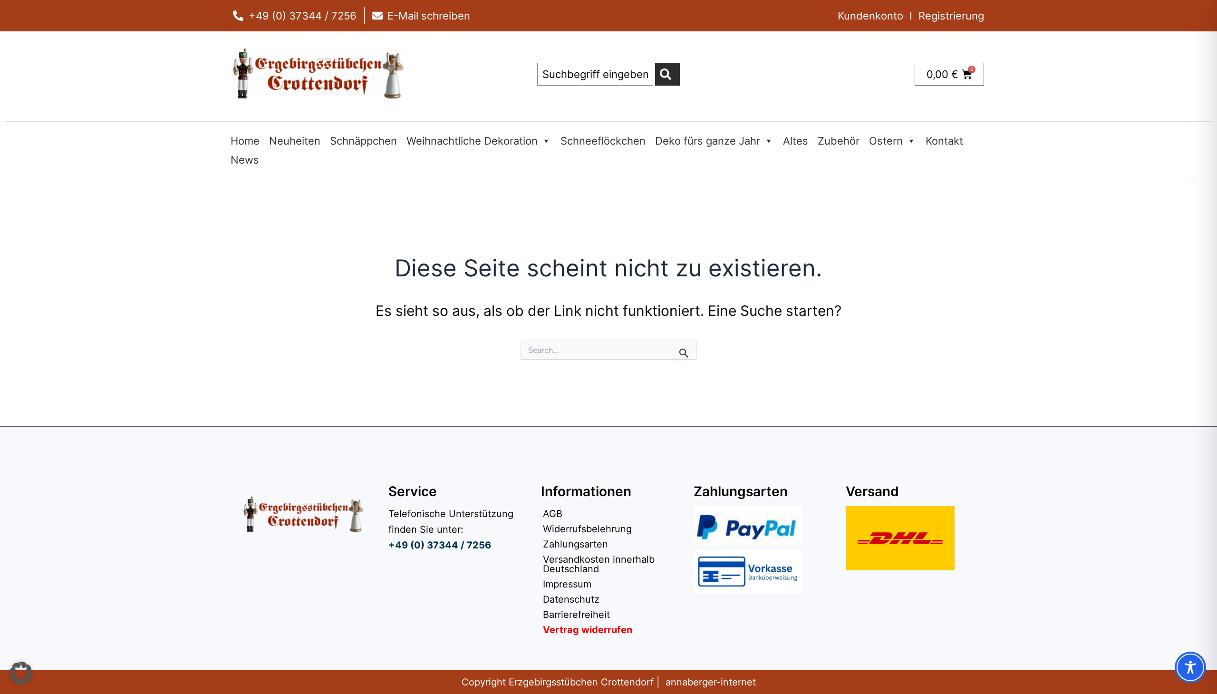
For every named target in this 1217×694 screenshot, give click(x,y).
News (245, 160)
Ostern (886, 141)
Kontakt (944, 141)
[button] (21, 673)
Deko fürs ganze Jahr (707, 141)
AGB (552, 513)
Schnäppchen (363, 141)
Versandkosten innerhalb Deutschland (599, 564)
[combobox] (595, 74)
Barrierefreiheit (576, 614)
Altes (795, 141)
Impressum (567, 584)
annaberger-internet (711, 682)
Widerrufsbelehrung (587, 529)
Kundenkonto (870, 16)
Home (245, 141)
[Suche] (667, 74)
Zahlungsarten (575, 544)
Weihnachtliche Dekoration (472, 141)
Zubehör (839, 141)
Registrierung (951, 16)
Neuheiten (294, 141)
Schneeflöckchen (603, 141)
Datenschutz (571, 599)
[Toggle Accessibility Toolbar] (1190, 667)
